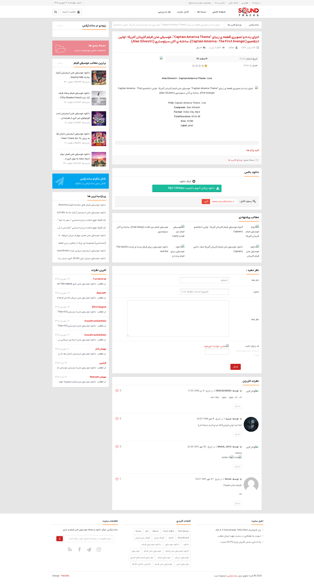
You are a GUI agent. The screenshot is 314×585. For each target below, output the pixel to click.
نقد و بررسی (164, 12)
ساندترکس (254, 24)
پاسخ (237, 406)
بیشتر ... (59, 25)
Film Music (183, 531)
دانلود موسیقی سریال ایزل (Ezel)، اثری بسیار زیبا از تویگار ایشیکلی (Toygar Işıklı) (80, 258)
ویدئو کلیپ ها (234, 24)
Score (138, 531)
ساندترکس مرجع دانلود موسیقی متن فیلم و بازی (248, 11)
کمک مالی (233, 2)
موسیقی (136, 551)
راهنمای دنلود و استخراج (200, 2)
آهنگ (170, 537)
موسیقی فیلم (164, 557)
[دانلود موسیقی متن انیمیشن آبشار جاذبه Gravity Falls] (99, 77)
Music (156, 531)
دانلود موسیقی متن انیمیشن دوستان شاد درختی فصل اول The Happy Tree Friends (56, 367)
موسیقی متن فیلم (163, 564)
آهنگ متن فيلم (142, 537)
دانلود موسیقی (172, 544)
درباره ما (256, 2)
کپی (206, 201)
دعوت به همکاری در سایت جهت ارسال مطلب (239, 536)
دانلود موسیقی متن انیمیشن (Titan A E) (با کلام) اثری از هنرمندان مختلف (61, 311)
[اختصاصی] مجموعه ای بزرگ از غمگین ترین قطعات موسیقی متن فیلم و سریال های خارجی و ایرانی (80, 243)
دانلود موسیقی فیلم (151, 544)
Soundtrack (183, 537)
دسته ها (201, 12)
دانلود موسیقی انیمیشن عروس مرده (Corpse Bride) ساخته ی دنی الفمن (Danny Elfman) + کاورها (80, 250)
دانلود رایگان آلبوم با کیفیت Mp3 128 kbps (191, 188)
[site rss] (70, 549)
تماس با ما (220, 2)
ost (146, 531)
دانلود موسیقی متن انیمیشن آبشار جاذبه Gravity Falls (80, 212)
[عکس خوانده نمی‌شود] (216, 346)
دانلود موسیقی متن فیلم (177, 551)
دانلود (186, 544)
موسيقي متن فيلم (152, 551)
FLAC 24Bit (168, 531)
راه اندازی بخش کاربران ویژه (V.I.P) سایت (241, 542)
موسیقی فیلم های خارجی (141, 557)
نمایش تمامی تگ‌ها (141, 564)
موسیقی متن (182, 564)
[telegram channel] (89, 549)
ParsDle (65, 575)
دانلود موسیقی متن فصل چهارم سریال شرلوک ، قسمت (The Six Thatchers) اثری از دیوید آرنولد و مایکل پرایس (80, 235)
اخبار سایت (183, 12)
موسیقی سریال (182, 557)
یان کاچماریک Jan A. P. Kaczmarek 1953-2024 (238, 530)
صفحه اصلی (219, 12)
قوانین (245, 2)
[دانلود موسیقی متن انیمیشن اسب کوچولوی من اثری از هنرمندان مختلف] (99, 118)
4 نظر (199, 47)
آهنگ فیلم (159, 537)
